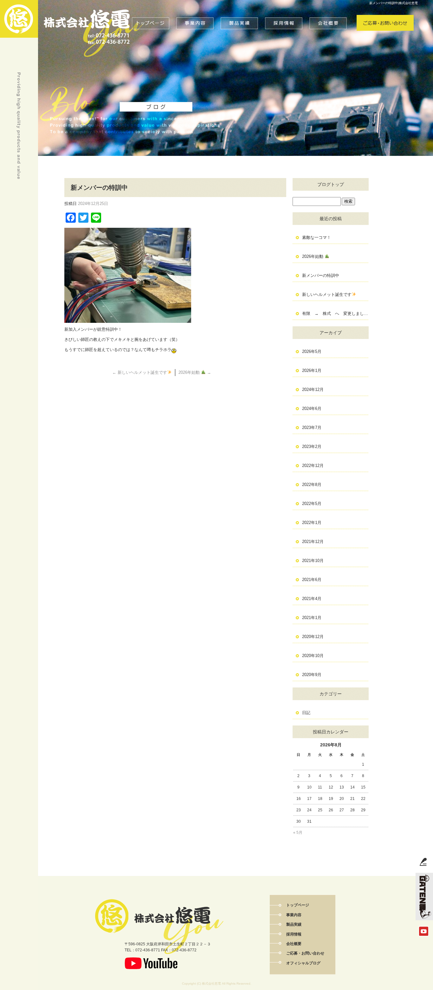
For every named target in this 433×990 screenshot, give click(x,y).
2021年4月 (311, 598)
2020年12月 (313, 636)
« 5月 (297, 832)
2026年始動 (194, 372)
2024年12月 (313, 389)
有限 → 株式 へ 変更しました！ (335, 313)
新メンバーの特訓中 (320, 275)
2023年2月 (311, 446)
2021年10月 (313, 560)
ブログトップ (330, 184)
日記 (306, 712)
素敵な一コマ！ (316, 237)
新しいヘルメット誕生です (139, 372)
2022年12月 (313, 465)
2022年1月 (311, 522)
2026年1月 (311, 370)
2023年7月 (311, 427)
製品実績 (239, 16)
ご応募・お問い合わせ (385, 16)
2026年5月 (311, 351)
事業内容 (195, 16)
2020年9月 (311, 674)
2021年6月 (311, 579)
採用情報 (284, 16)
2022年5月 (311, 503)
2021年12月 (313, 541)
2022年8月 (311, 484)
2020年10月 (313, 655)
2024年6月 (311, 408)
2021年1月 (311, 617)
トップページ (151, 16)
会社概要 (328, 16)
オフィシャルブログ (303, 963)
